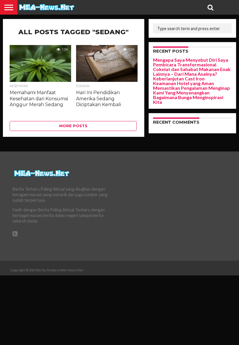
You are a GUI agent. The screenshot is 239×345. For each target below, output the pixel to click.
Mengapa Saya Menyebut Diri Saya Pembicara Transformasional (190, 62)
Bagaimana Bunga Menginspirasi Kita (188, 99)
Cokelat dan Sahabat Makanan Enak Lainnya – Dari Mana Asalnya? (192, 71)
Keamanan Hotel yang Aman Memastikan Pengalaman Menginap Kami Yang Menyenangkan (191, 87)
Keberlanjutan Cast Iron (179, 78)
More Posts (73, 126)
